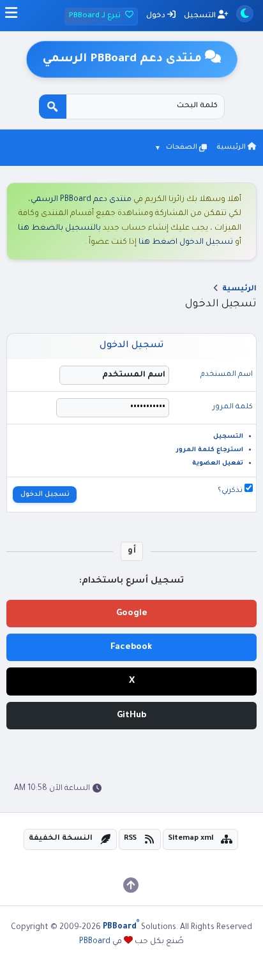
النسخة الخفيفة (61, 839)
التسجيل (201, 16)
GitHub (131, 715)
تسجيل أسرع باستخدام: (131, 581)
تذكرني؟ (231, 491)
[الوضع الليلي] (244, 13)
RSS (130, 839)
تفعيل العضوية (217, 463)
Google (131, 613)
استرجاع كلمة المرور (209, 450)
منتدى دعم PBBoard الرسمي (81, 199)
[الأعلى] (131, 885)
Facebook (131, 647)
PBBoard (94, 941)
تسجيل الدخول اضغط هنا (186, 242)
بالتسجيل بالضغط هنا (59, 228)
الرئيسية (232, 147)
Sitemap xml (191, 839)
